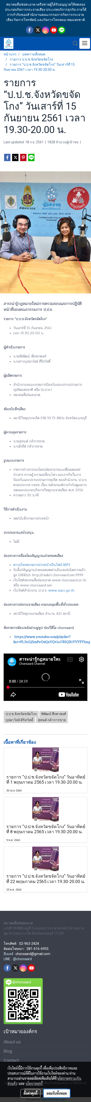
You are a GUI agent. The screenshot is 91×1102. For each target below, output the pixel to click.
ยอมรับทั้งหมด (57, 1093)
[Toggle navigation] (84, 43)
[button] (74, 43)
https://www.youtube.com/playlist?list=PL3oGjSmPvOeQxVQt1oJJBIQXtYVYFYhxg (51, 639)
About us (12, 1041)
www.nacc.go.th (61, 590)
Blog (8, 1051)
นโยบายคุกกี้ (34, 1083)
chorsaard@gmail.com (33, 954)
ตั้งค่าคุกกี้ (30, 1093)
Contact (11, 1060)
